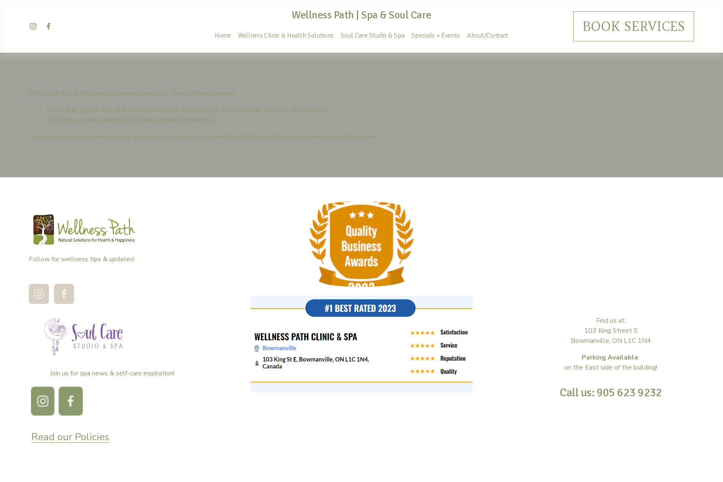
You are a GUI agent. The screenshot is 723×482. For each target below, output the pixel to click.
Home (223, 35)
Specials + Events (435, 35)
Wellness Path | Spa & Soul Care (361, 14)
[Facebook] (48, 26)
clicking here (150, 136)
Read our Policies (70, 437)
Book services (633, 26)
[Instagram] (33, 26)
